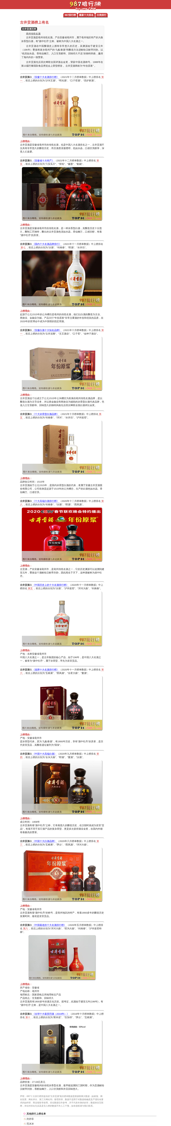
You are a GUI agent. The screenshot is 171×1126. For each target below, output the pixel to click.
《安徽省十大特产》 (43, 160)
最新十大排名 (86, 15)
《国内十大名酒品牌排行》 (46, 244)
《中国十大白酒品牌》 (44, 841)
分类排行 (101, 15)
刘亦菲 (30, 1119)
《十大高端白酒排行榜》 (45, 501)
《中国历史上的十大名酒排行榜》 (50, 585)
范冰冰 (30, 1123)
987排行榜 (70, 15)
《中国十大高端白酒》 (44, 753)
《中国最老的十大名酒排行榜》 (49, 925)
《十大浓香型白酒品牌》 (45, 414)
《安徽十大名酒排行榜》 (45, 77)
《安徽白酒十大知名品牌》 (46, 330)
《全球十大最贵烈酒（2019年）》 (50, 1014)
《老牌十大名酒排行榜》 (45, 669)
